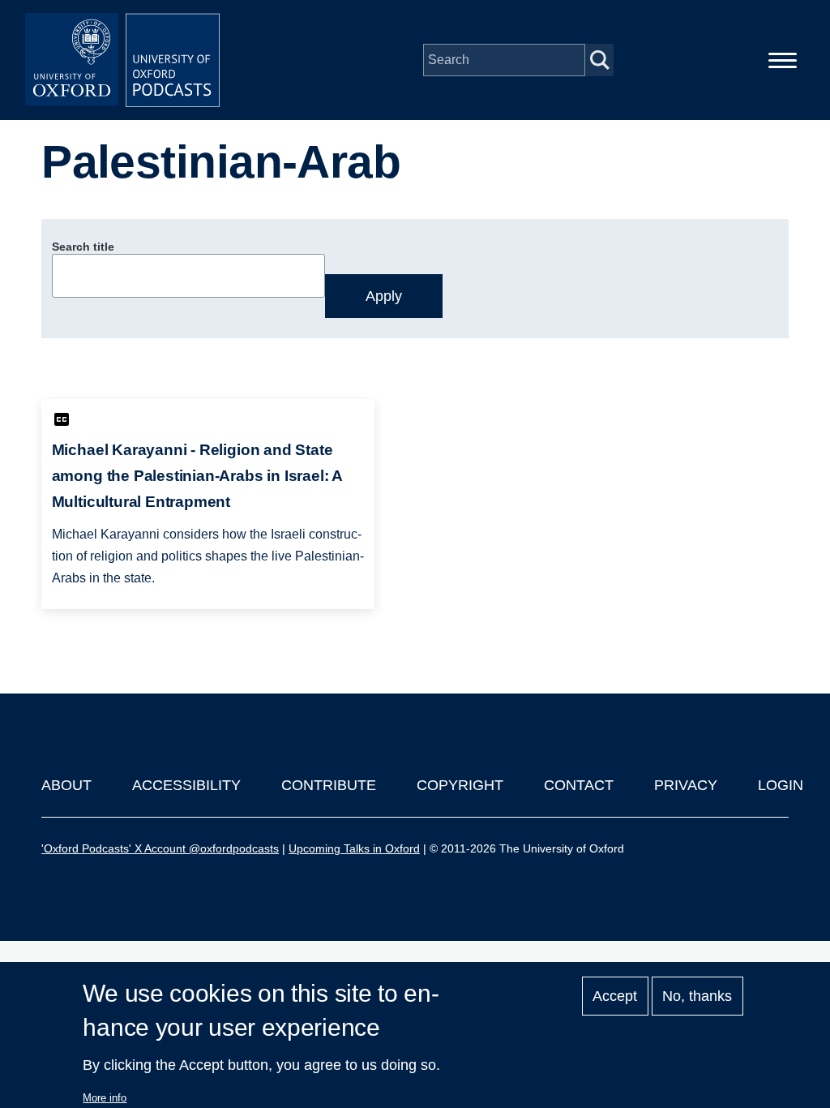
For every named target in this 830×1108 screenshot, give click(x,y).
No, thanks (697, 996)
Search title (83, 246)
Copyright (460, 785)
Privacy (685, 785)
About (66, 785)
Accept (615, 996)
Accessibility (186, 785)
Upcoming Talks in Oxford (354, 848)
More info (104, 1098)
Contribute (328, 785)
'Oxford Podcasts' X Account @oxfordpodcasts (160, 848)
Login (780, 785)
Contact (579, 785)
